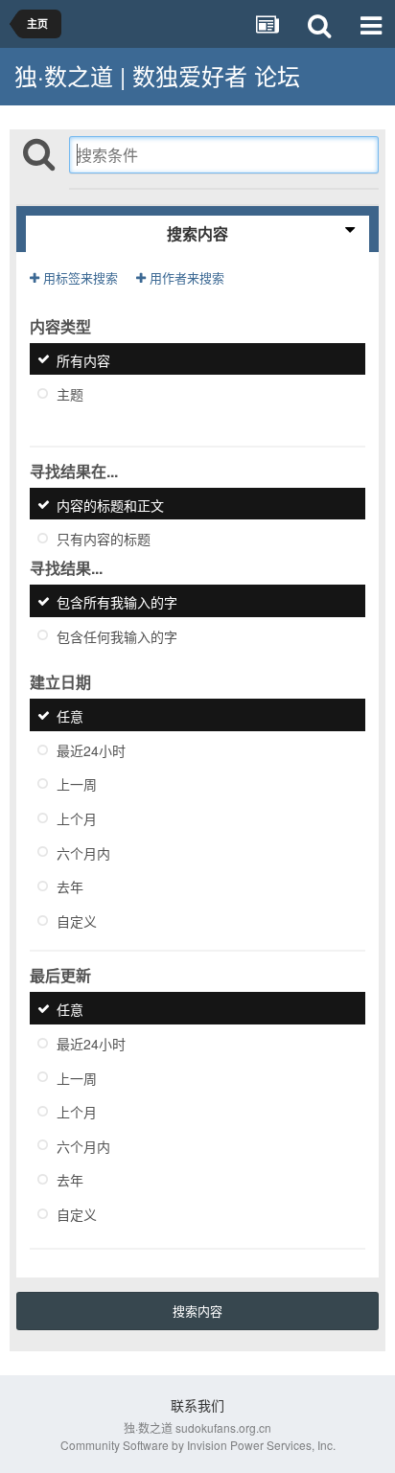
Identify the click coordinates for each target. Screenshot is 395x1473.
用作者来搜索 (185, 277)
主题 (70, 393)
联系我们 (197, 1405)
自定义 (77, 920)
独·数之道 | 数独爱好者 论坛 (157, 75)
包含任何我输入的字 (117, 635)
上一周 (77, 784)
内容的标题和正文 (110, 504)
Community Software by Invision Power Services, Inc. (198, 1445)
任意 (70, 715)
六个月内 (83, 852)
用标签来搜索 (78, 277)
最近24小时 (91, 749)
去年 (70, 886)
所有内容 (83, 359)
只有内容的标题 (104, 538)
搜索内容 (197, 1310)
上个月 (77, 818)
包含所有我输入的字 (117, 601)
